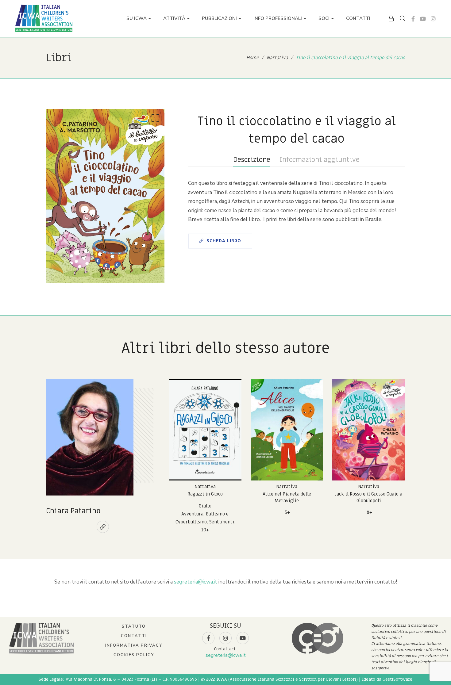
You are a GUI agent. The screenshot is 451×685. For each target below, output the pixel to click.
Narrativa (205, 487)
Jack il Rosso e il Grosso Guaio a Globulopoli (368, 497)
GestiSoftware (397, 679)
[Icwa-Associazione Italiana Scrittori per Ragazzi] (43, 18)
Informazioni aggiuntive (319, 159)
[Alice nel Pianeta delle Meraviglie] (287, 429)
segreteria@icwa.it (195, 581)
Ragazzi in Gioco (205, 494)
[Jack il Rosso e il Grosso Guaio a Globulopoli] (368, 429)
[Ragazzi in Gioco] (205, 429)
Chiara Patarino (73, 511)
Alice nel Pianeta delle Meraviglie (287, 497)
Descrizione (251, 159)
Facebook (413, 18)
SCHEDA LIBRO (223, 241)
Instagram (433, 18)
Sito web (103, 527)
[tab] (251, 160)
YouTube (423, 18)
